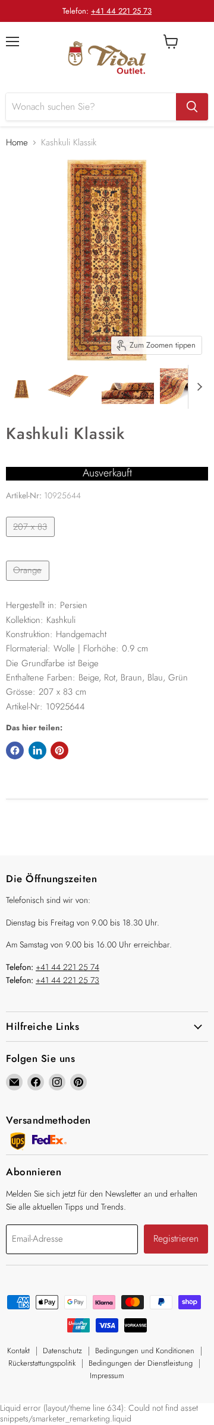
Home (17, 143)
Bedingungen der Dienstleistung (141, 1363)
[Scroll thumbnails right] (197, 387)
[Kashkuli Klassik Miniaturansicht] (22, 386)
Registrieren (176, 1238)
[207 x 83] (32, 539)
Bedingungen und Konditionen (144, 1350)
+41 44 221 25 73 (121, 11)
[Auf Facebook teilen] (15, 750)
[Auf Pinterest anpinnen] (59, 750)
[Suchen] (192, 106)
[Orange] (29, 583)
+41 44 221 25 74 (67, 967)
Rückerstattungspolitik (41, 1363)
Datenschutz (62, 1350)
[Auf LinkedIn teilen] (37, 750)
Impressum (107, 1375)
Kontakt (18, 1350)
